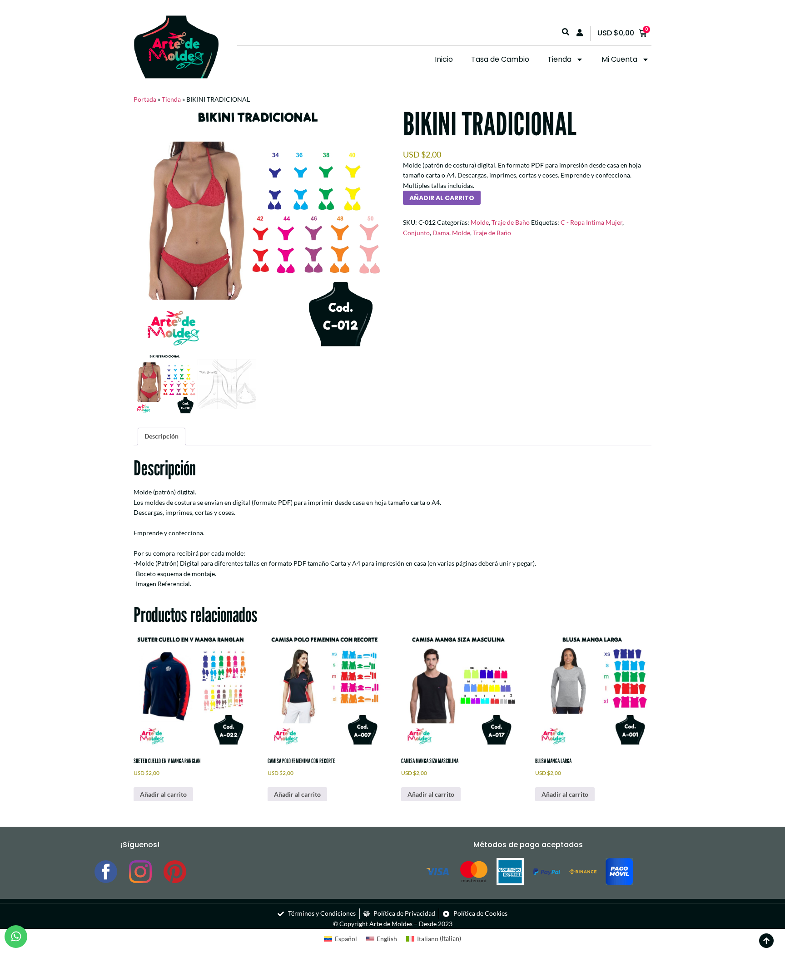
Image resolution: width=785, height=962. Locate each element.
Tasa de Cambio (500, 59)
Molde (480, 222)
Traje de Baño (511, 222)
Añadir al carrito (441, 197)
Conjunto (416, 233)
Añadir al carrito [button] (163, 794)
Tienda (559, 59)
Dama (440, 233)
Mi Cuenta (619, 59)
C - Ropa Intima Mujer (591, 222)
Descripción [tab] (161, 436)
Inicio (444, 59)
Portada (145, 99)
